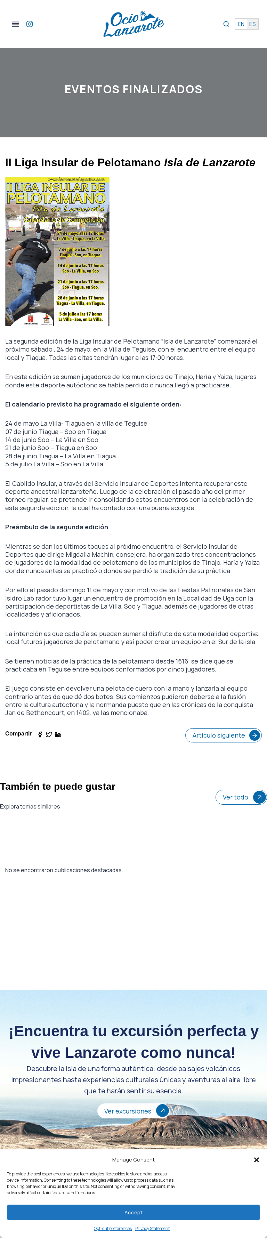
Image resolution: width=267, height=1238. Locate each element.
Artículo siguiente (219, 735)
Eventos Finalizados (133, 89)
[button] (256, 1159)
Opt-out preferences (113, 1228)
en (241, 24)
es (252, 24)
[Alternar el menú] (15, 24)
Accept (133, 1212)
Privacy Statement (152, 1228)
